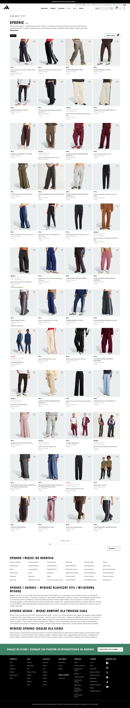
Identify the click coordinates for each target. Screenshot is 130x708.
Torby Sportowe (33, 562)
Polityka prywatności (68, 704)
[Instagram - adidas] (113, 668)
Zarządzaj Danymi (52, 704)
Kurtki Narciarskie (71, 569)
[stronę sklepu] (6, 7)
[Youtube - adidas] (113, 687)
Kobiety (52, 8)
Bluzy (30, 573)
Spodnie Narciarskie (72, 573)
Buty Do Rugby (88, 562)
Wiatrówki (31, 576)
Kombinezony (14, 566)
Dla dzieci (61, 8)
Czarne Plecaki (89, 576)
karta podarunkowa (107, 4)
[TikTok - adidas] (113, 682)
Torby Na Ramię (71, 580)
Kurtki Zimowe (88, 569)
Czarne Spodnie (52, 566)
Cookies (59, 704)
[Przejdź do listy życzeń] (120, 8)
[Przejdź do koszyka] (124, 8)
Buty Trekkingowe (90, 573)
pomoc (88, 4)
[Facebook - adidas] (113, 663)
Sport (74, 8)
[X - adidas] (113, 672)
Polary (105, 562)
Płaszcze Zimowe (15, 562)
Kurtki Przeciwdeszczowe (55, 580)
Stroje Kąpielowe (33, 566)
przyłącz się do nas (117, 4)
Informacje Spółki (93, 704)
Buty (68, 8)
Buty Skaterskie (89, 566)
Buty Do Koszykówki (109, 569)
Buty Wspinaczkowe (90, 580)
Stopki (49, 576)
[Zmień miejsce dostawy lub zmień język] (124, 5)
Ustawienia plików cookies (39, 704)
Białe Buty (69, 562)
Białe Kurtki (106, 566)
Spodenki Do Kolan (34, 580)
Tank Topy (13, 580)
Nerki (11, 569)
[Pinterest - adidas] (113, 677)
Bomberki (13, 576)
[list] (57, 35)
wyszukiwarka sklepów (80, 4)
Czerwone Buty (70, 576)
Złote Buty (50, 573)
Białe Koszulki (51, 562)
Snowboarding (32, 569)
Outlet (81, 8)
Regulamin (78, 704)
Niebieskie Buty (52, 569)
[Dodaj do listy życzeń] (34, 42)
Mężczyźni (44, 8)
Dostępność (84, 704)
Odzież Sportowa (71, 566)
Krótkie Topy (14, 573)
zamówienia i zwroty (96, 4)
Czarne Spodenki (108, 573)
